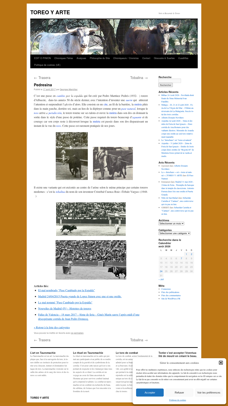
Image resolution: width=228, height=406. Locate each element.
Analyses (81, 58)
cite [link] (106, 104)
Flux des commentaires (171, 295)
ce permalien (77, 332)
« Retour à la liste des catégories (52, 327)
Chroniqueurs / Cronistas (126, 58)
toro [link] (36, 113)
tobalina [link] (60, 191)
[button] (221, 362)
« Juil (161, 279)
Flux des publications (170, 292)
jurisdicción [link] (55, 113)
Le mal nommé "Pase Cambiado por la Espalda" (65, 302)
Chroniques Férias (63, 58)
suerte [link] (129, 100)
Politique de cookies (177, 400)
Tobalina (139, 77)
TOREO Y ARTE (50, 12)
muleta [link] (138, 104)
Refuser (179, 392)
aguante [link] (136, 117)
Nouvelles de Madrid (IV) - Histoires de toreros (64, 308)
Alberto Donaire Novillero (172, 117)
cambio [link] (61, 96)
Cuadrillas (183, 58)
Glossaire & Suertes (164, 58)
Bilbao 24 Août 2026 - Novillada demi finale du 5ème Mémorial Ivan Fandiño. (177, 98)
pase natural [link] (128, 108)
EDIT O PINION (42, 58)
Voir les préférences (208, 392)
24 (161, 271)
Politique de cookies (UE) (47, 65)
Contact (146, 58)
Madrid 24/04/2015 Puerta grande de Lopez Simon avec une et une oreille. (80, 296)
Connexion (166, 288)
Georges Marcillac (68, 89)
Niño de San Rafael (169, 197)
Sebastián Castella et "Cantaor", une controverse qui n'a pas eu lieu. (177, 201)
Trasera (42, 77)
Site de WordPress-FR (170, 298)
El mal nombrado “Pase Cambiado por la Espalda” (66, 290)
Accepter (150, 392)
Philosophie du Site (100, 58)
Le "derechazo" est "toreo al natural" (176, 140)
